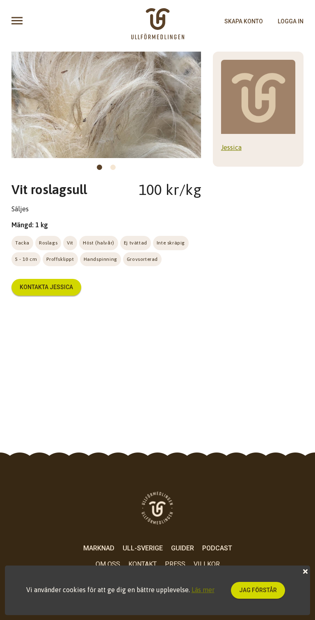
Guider (182, 548)
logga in (291, 21)
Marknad (98, 548)
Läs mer (203, 589)
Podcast (217, 548)
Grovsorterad (142, 259)
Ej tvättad (135, 243)
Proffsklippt (60, 259)
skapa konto (243, 21)
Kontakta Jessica (46, 287)
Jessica (231, 147)
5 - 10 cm (26, 259)
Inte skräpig (171, 243)
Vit (70, 243)
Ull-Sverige (143, 548)
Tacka (22, 243)
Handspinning (100, 259)
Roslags (48, 243)
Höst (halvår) (98, 243)
